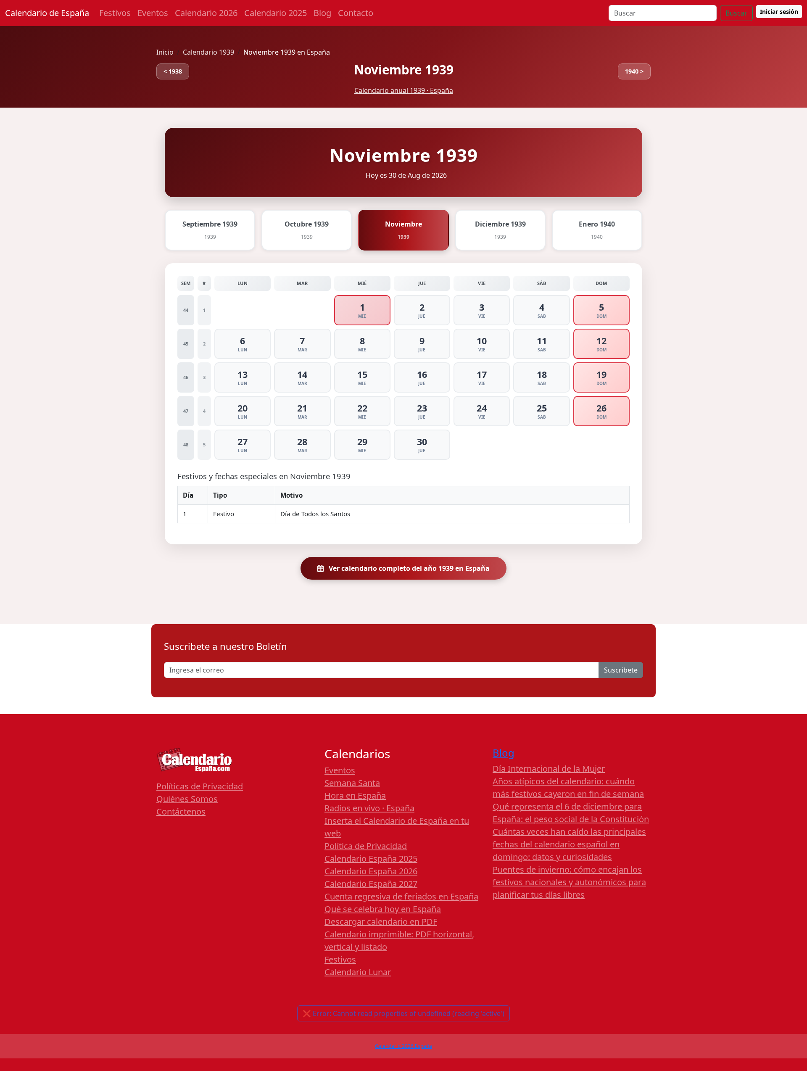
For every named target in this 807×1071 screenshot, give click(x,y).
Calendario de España (47, 12)
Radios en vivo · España (369, 808)
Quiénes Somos (187, 799)
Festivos (115, 12)
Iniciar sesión (779, 12)
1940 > (634, 71)
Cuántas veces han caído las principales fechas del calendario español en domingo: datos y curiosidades (569, 844)
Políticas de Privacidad (199, 786)
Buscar (736, 13)
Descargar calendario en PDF (380, 921)
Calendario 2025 (275, 12)
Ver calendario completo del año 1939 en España (408, 568)
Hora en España (355, 795)
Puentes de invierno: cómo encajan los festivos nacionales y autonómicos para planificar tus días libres (569, 882)
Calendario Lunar (357, 972)
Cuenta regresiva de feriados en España (401, 896)
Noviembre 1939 (404, 69)
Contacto (355, 12)
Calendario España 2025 (370, 858)
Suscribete (621, 670)
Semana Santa (352, 783)
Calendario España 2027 (370, 883)
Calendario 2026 (206, 12)
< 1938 (173, 71)
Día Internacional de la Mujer (549, 768)
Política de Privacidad (365, 846)
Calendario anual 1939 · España (403, 90)
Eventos (152, 12)
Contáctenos (181, 811)
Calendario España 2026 (370, 871)
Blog (322, 12)
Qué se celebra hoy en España (382, 909)
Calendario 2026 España (403, 1046)
